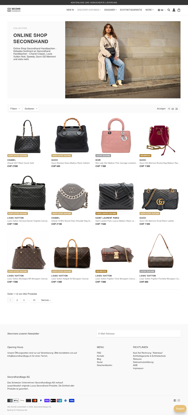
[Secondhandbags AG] (14, 10)
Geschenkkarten (104, 365)
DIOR (98, 160)
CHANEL (11, 160)
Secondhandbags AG (42, 406)
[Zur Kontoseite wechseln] (174, 10)
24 (173, 108)
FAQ (99, 352)
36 (176, 108)
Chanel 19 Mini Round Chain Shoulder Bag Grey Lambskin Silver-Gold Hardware (85, 220)
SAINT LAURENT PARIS (107, 217)
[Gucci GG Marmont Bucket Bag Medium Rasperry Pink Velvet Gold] (160, 136)
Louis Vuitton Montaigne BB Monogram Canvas (27, 278)
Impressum (138, 368)
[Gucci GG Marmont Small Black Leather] (160, 194)
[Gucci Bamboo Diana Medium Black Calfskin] (72, 136)
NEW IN (70, 9)
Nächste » (46, 300)
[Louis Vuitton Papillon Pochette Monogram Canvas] (160, 252)
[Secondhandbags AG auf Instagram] (179, 400)
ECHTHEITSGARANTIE (131, 9)
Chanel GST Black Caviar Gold (20, 162)
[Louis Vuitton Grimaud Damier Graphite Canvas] (27, 194)
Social (100, 362)
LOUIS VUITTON (15, 217)
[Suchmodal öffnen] (169, 10)
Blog (99, 358)
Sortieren (29, 108)
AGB (135, 365)
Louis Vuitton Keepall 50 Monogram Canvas (70, 278)
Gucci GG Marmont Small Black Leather (157, 220)
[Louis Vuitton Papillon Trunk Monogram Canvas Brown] (116, 252)
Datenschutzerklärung (143, 362)
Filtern (13, 108)
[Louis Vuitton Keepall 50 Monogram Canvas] (72, 252)
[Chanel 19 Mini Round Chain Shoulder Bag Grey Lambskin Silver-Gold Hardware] (72, 194)
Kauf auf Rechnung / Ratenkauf (147, 352)
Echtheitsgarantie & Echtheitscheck (149, 355)
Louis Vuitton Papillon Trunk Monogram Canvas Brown (118, 278)
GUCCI (54, 160)
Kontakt (100, 355)
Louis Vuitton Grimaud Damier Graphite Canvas (27, 220)
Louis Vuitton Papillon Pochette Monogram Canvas (161, 278)
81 (34, 300)
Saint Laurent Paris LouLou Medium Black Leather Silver (119, 220)
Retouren (137, 358)
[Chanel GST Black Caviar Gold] (27, 136)
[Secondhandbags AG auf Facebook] (175, 400)
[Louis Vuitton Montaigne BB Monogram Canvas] (27, 252)
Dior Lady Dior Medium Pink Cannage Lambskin (115, 162)
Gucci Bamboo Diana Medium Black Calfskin (70, 162)
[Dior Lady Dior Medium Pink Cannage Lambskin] (116, 136)
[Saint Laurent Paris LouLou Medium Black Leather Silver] (116, 194)
